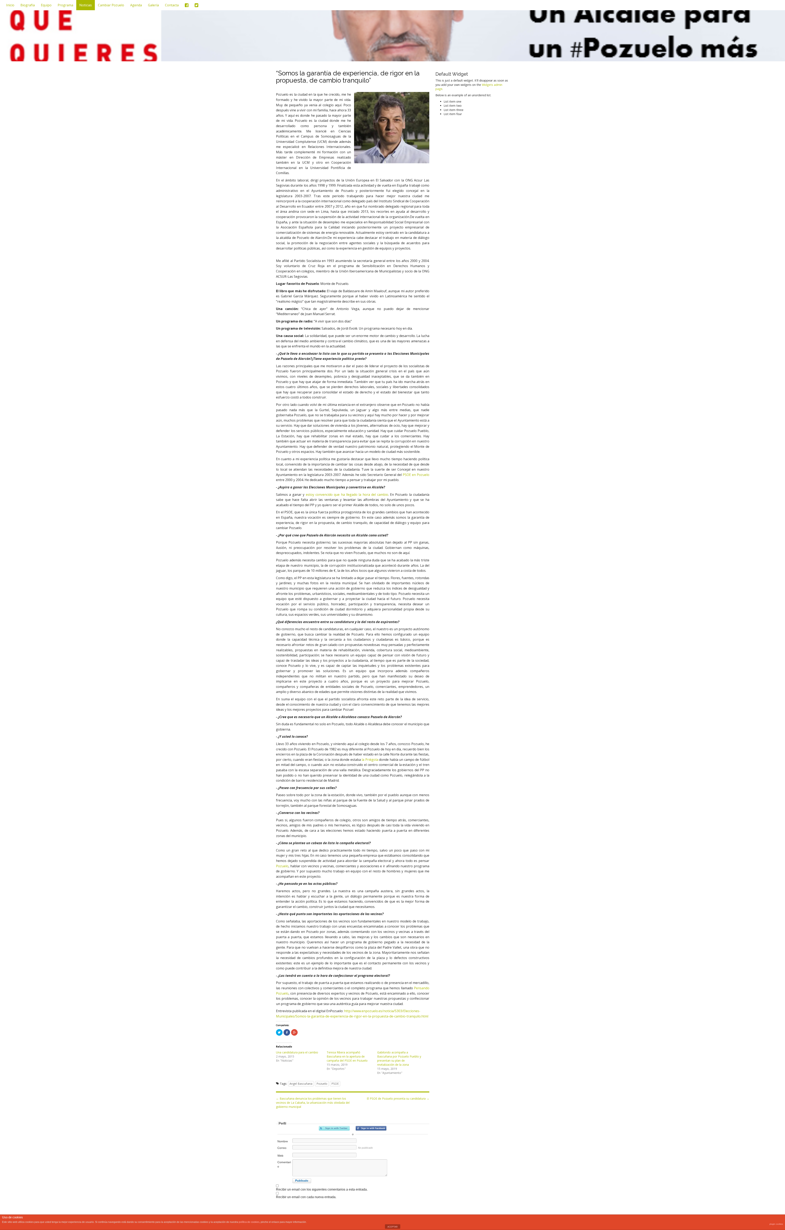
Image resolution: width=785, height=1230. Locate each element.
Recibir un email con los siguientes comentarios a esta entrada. (322, 1189)
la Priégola (370, 759)
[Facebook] (187, 5)
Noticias (85, 5)
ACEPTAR (392, 1227)
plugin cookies (776, 1224)
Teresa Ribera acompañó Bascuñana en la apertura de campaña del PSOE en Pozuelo (347, 1056)
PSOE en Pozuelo (416, 474)
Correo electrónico (284, 1150)
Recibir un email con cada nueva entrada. (306, 1197)
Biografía (27, 5)
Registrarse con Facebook (371, 1128)
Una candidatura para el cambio (297, 1052)
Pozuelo (282, 866)
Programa (65, 5)
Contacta (172, 5)
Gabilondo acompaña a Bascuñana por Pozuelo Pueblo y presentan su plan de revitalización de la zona (399, 1058)
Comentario (284, 1164)
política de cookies (249, 1222)
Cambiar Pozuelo (111, 5)
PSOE (335, 1084)
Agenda (136, 5)
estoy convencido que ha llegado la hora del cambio (347, 494)
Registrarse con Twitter (334, 1128)
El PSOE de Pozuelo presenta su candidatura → (398, 1098)
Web (280, 1155)
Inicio (10, 5)
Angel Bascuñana (300, 1084)
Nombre (282, 1141)
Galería (153, 5)
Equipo (46, 5)
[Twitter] (196, 5)
